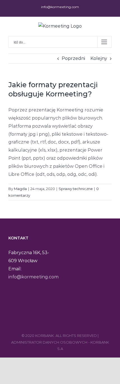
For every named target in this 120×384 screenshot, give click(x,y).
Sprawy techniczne (76, 188)
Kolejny (98, 58)
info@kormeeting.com (60, 7)
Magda (20, 188)
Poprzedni (73, 58)
